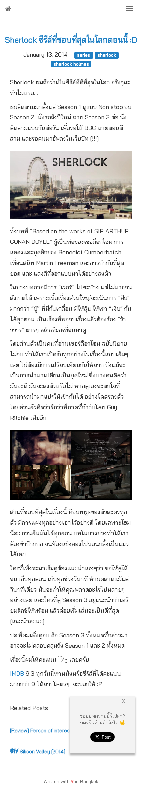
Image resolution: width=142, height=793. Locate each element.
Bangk (86, 781)
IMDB (18, 673)
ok (95, 781)
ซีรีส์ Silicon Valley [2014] (37, 751)
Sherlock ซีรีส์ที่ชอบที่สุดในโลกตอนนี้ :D (71, 40)
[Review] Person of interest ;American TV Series (64, 730)
